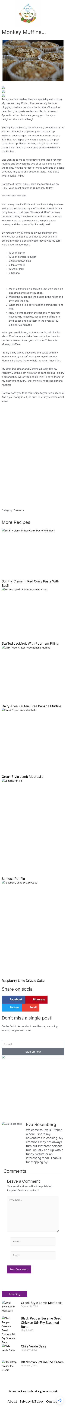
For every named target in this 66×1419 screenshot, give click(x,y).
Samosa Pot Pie (13, 878)
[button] (5, 13)
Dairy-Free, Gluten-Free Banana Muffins (31, 706)
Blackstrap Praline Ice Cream (42, 1362)
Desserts (19, 510)
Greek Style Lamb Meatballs (22, 776)
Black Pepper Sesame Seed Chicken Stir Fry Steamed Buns (41, 1322)
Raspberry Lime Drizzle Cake (23, 980)
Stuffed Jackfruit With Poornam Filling (30, 643)
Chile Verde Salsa (33, 1346)
